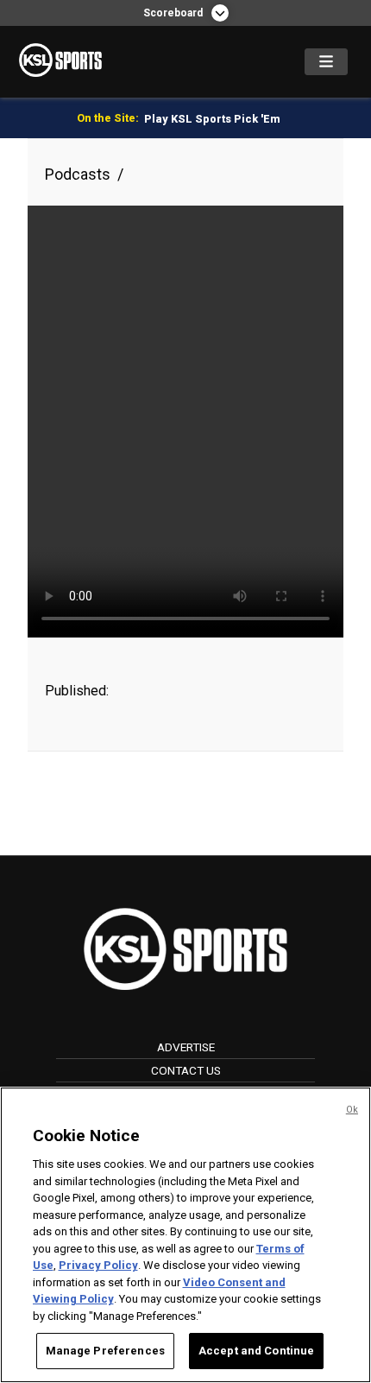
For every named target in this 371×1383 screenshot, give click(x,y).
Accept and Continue (256, 1350)
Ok (352, 1109)
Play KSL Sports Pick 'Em (212, 118)
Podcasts (77, 174)
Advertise (186, 1047)
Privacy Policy (98, 1265)
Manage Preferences (105, 1350)
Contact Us (186, 1070)
